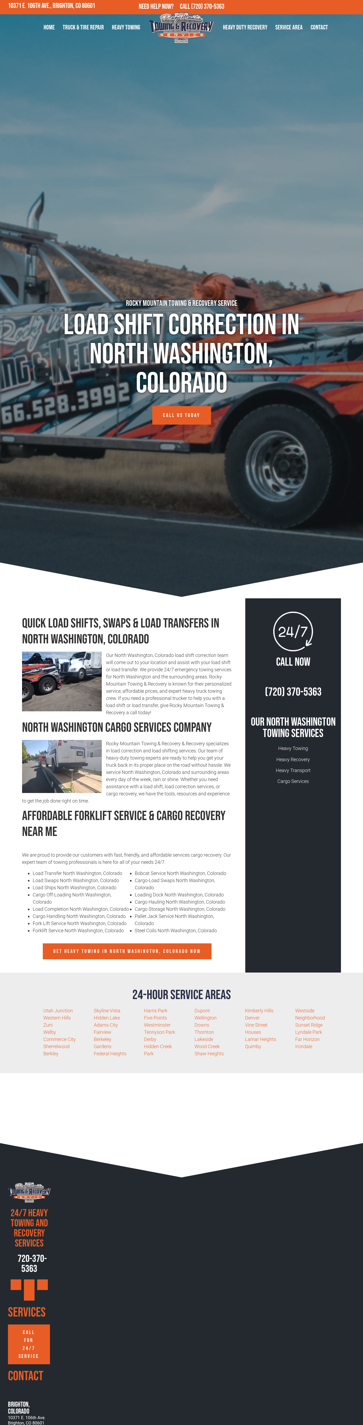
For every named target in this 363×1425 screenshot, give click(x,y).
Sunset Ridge (309, 1025)
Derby (150, 1039)
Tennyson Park (159, 1032)
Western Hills (57, 1018)
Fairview (102, 1032)
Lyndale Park (308, 1032)
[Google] (321, 7)
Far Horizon (307, 1039)
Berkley (50, 1053)
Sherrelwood (56, 1046)
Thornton (204, 1032)
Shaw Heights (209, 1053)
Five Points (155, 1018)
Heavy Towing (126, 27)
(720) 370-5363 (207, 7)
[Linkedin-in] (355, 7)
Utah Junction (58, 1010)
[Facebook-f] (332, 7)
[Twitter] (344, 7)
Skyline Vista (107, 1010)
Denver (252, 1018)
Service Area (289, 27)
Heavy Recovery (293, 759)
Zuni (48, 1025)
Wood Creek (207, 1046)
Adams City (106, 1025)
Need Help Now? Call (165, 7)
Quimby (253, 1046)
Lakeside (204, 1039)
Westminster (157, 1025)
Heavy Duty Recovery (245, 27)
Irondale (303, 1046)
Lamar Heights (260, 1039)
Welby (49, 1032)
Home (49, 27)
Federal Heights (110, 1053)
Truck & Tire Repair (83, 27)
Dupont (202, 1010)
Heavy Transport (293, 770)
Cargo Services (293, 781)
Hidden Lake (107, 1018)
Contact (319, 27)
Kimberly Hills (259, 1010)
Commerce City (59, 1039)
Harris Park (155, 1010)
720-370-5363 (31, 1264)
